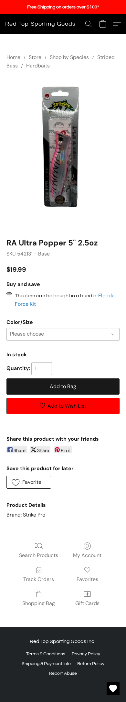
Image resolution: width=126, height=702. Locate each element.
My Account (87, 555)
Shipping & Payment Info (46, 663)
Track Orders (38, 579)
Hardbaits (38, 65)
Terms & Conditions (45, 654)
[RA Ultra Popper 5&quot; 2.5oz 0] (63, 152)
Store (35, 57)
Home (13, 57)
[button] (40, 24)
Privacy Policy (86, 654)
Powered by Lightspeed (63, 685)
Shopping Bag (38, 603)
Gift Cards (87, 603)
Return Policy (90, 663)
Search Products (38, 555)
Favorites (87, 579)
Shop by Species (69, 57)
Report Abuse (63, 673)
